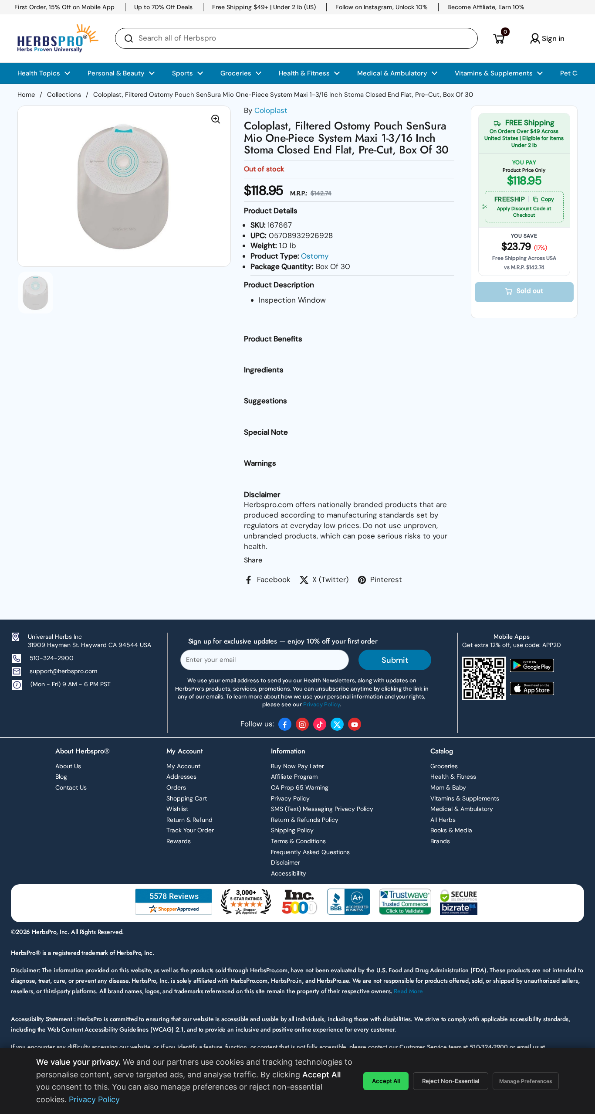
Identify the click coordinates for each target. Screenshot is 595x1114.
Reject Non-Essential (450, 1080)
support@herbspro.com (63, 671)
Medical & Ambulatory (461, 809)
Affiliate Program (294, 776)
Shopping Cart (186, 798)
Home (26, 94)
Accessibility (288, 873)
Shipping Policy (292, 830)
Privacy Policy (290, 798)
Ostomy (314, 256)
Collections (64, 94)
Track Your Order (190, 830)
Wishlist (177, 809)
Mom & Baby (448, 787)
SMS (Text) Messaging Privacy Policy (322, 809)
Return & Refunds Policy (304, 820)
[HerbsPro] (57, 38)
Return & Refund (189, 820)
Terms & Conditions (298, 841)
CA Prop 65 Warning (299, 787)
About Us (68, 766)
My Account (183, 766)
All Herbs (443, 820)
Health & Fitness (453, 776)
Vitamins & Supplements (464, 798)
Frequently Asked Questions (310, 852)
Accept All (386, 1080)
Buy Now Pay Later (297, 766)
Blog (61, 776)
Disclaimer (285, 862)
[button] (498, 38)
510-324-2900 (52, 658)
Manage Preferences (525, 1081)
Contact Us (71, 787)
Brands (440, 841)
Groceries (444, 766)
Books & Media (451, 830)
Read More (408, 991)
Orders (176, 787)
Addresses (181, 776)
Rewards (178, 841)
